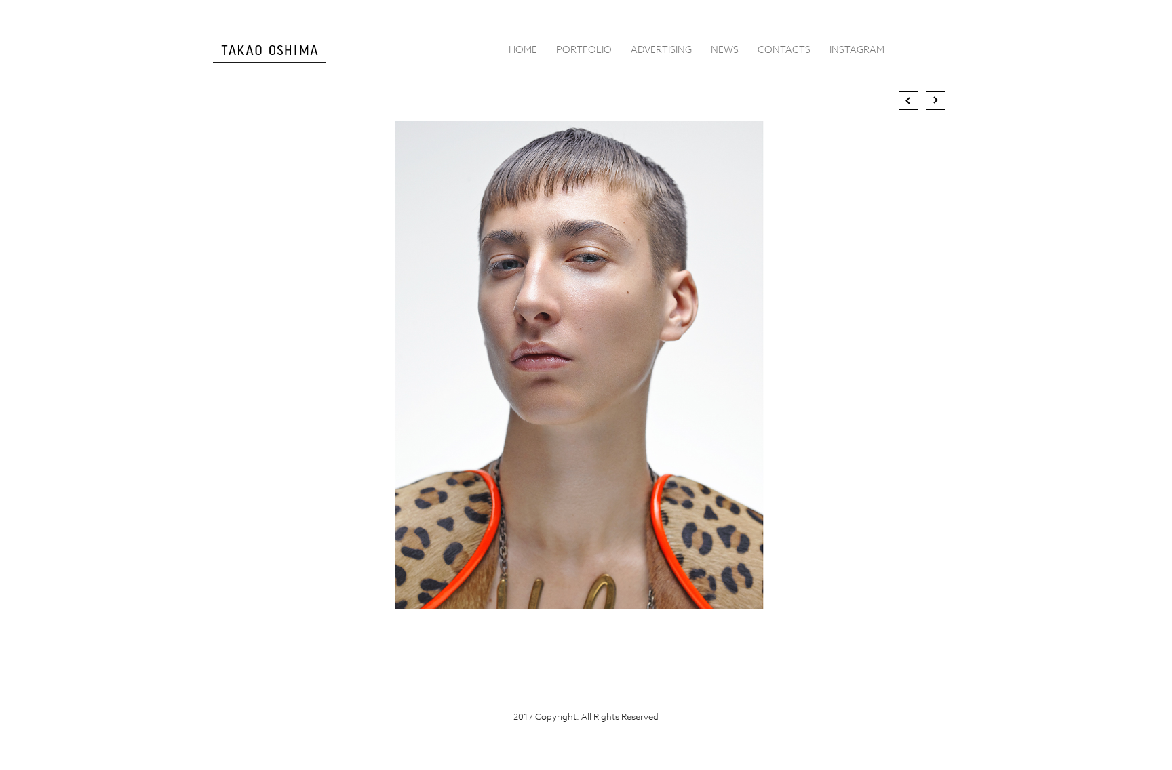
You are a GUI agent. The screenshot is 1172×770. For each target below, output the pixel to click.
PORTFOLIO (584, 49)
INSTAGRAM (856, 49)
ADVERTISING (661, 49)
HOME (523, 49)
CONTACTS (784, 49)
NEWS (725, 49)
